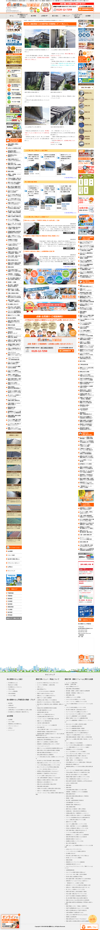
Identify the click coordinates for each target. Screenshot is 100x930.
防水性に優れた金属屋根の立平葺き (74, 876)
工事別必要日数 (84, 364)
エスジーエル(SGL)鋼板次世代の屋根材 (14, 367)
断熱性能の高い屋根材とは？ (12, 408)
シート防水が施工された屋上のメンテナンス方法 (14, 199)
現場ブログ (31, 20)
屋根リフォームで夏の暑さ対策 (44, 720)
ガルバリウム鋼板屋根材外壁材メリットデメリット (87, 272)
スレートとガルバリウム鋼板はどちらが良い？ (86, 242)
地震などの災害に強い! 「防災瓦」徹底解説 (86, 398)
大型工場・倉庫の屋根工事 (43, 723)
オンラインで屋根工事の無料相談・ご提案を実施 (86, 438)
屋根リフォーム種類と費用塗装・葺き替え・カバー (87, 316)
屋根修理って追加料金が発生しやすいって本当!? (86, 475)
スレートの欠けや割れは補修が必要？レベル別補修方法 (79, 745)
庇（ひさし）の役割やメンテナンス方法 (14, 395)
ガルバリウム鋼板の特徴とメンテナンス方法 (14, 371)
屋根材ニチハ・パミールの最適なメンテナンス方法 (87, 346)
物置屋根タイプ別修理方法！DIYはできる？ (86, 508)
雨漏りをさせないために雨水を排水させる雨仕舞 (14, 296)
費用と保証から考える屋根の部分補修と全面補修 (48, 750)
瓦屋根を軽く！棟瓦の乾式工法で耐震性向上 (76, 811)
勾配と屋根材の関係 (13, 293)
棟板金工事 (88, 131)
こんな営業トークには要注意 (86, 460)
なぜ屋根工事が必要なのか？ (86, 285)
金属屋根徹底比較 (70, 870)
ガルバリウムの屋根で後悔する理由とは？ (14, 363)
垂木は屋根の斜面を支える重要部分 (45, 754)
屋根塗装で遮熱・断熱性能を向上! (86, 413)
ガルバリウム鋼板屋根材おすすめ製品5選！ (86, 265)
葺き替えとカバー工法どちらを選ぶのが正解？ (86, 308)
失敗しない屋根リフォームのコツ (86, 289)
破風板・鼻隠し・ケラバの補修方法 (74, 760)
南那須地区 (11, 606)
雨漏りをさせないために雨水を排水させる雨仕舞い (78, 900)
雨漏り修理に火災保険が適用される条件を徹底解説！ (78, 921)
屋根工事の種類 (85, 87)
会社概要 (88, 15)
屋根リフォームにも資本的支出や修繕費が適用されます (50, 748)
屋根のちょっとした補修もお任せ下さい (46, 695)
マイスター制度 (11, 695)
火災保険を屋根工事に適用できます (45, 716)
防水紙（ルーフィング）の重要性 (73, 857)
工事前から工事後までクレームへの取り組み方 (86, 449)
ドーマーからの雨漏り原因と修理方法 (14, 400)
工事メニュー (66, 15)
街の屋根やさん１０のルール (15, 687)
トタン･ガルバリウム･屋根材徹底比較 (14, 358)
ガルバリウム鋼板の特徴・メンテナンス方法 (76, 824)
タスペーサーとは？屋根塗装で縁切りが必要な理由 (78, 770)
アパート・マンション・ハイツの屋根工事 (47, 725)
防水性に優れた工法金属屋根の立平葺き (13, 248)
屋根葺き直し (88, 124)
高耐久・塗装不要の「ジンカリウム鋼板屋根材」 (77, 826)
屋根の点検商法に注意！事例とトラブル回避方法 (86, 468)
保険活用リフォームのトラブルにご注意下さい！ (77, 880)
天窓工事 (87, 144)
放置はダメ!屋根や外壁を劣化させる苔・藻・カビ (14, 341)
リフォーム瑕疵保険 (12, 691)
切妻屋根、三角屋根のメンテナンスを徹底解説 (14, 274)
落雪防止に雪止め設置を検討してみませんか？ (48, 771)
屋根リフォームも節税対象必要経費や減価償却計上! (87, 549)
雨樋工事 (87, 112)
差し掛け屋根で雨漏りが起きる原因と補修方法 (77, 898)
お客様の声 (44, 15)
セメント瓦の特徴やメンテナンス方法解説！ (14, 220)
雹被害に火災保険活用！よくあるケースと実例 (86, 425)
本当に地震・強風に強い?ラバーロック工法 (15, 256)
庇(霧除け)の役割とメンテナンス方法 (13, 240)
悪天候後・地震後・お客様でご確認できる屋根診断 (78, 690)
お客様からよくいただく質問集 (73, 697)
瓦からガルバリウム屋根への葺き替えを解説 (86, 250)
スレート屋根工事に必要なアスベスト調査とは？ (14, 420)
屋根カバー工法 (89, 99)
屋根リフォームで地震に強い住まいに (46, 714)
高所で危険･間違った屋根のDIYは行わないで (76, 830)
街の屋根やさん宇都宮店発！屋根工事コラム (18, 711)
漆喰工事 (87, 105)
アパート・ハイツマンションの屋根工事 (86, 538)
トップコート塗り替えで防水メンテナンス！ (14, 424)
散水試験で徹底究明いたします (44, 710)
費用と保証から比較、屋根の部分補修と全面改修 (87, 301)
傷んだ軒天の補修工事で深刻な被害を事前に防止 (14, 187)
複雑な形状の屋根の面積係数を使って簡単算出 (14, 263)
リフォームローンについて (43, 746)
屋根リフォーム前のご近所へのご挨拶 (85, 445)
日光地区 (10, 601)
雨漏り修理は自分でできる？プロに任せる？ (14, 160)
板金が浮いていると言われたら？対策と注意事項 (87, 471)
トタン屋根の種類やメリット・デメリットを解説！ (78, 747)
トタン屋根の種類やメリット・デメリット (86, 331)
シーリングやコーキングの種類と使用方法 (14, 244)
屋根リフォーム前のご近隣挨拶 (44, 697)
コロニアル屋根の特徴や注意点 (84, 327)
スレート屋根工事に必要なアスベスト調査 (76, 819)
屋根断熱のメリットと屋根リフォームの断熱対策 (14, 412)
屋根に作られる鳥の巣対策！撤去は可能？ (47, 784)
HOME (25, 20)
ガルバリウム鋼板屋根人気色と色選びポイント (86, 261)
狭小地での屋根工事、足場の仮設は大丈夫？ (76, 709)
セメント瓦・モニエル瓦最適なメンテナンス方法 (14, 224)
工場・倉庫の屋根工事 (86, 534)
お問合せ (10, 566)
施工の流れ (55, 15)
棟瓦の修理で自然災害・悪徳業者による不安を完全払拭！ (79, 781)
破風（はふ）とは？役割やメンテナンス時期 (14, 428)
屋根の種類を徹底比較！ (83, 312)
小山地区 (10, 609)
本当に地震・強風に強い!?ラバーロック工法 (76, 893)
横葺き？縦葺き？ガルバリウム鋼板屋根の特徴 (87, 269)
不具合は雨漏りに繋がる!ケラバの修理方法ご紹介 (14, 179)
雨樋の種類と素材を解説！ (43, 786)
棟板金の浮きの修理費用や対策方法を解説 (14, 168)
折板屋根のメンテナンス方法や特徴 (74, 749)
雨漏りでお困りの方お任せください (45, 693)
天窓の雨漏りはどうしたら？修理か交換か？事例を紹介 (79, 762)
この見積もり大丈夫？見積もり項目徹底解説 (86, 453)
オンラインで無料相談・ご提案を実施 (46, 684)
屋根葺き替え (88, 93)
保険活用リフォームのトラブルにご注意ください (87, 483)
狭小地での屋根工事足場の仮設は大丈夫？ (86, 358)
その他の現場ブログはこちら (69, 266)
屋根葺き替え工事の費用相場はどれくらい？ (86, 297)
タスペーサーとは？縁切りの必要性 (13, 191)
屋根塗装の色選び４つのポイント (84, 406)
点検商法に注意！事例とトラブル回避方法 (47, 699)
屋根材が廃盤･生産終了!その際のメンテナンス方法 (77, 776)
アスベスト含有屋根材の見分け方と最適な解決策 (14, 312)
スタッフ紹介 (11, 555)
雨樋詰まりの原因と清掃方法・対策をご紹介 (47, 779)
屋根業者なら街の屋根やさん (15, 723)
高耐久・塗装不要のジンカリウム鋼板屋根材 (14, 375)
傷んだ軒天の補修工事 (71, 843)
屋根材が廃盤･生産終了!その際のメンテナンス (14, 345)
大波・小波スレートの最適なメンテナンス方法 (14, 236)
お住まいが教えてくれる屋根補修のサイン (86, 304)
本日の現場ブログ (12, 707)
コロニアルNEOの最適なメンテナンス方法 (86, 354)
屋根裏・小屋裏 (12, 282)
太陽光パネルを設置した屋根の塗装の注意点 (86, 339)
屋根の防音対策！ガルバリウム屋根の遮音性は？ (87, 276)
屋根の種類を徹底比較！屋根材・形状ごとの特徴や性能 (79, 737)
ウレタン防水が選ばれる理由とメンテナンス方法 (14, 195)
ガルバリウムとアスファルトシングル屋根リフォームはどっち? (15, 354)
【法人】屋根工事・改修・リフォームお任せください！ (50, 729)
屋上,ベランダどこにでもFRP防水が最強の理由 (14, 207)
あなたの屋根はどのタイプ (72, 686)
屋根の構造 (11, 171)
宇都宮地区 (11, 593)
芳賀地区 (10, 595)
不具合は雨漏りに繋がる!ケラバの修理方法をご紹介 (78, 772)
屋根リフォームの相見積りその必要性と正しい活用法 (87, 441)
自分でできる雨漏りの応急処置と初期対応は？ (86, 417)
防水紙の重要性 (12, 318)
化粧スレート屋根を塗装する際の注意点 (85, 342)
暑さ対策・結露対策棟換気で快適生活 (75, 800)
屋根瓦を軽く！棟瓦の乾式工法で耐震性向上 (86, 390)
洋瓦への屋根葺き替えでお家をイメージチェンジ (14, 349)
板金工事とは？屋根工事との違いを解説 (14, 164)
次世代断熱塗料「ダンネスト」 (84, 409)
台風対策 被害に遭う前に (43, 712)
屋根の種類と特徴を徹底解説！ (13, 144)
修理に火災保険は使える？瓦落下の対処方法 (87, 383)
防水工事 (87, 118)
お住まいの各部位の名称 (14, 148)
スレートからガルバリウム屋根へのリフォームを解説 (87, 246)
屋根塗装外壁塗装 (87, 137)
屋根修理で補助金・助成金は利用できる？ (86, 428)
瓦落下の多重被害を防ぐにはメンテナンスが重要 (86, 379)
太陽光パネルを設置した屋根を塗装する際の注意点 (49, 788)
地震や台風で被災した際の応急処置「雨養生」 (14, 252)
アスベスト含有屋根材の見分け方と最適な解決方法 (78, 817)
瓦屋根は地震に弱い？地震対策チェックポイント (87, 394)
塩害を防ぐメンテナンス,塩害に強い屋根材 (14, 336)
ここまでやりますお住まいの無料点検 (77, 16)
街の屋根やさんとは (12, 682)
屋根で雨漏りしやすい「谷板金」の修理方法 (14, 301)
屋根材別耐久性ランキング (12, 332)
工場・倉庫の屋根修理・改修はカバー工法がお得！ (87, 516)
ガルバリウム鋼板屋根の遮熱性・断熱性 (86, 257)
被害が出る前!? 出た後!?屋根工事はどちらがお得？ (87, 457)
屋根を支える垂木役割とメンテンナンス (14, 383)
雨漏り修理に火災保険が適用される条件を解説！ (86, 421)
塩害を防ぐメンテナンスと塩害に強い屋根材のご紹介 (78, 885)
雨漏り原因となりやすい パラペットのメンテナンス (49, 762)
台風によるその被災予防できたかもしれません (87, 375)
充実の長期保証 (11, 693)
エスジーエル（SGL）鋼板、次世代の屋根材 (76, 874)
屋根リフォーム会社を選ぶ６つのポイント (87, 368)
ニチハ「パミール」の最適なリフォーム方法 (76, 701)
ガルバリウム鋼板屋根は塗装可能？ (86, 253)
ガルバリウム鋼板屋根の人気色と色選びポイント (77, 730)
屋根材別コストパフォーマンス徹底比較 (14, 328)
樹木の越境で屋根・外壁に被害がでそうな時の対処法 (87, 479)
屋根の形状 (11, 267)
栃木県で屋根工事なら (14, 559)
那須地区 (10, 598)
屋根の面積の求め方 (13, 260)
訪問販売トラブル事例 (86, 464)
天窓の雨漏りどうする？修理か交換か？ (14, 404)
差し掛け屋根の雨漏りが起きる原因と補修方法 (14, 278)
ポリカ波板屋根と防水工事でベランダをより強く (87, 520)
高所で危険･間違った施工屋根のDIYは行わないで (14, 379)
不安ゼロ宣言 (11, 689)
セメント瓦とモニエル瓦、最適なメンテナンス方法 (78, 753)
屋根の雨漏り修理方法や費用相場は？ (14, 387)
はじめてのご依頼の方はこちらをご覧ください (48, 682)
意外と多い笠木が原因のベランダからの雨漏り (14, 183)
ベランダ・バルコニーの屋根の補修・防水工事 (48, 718)
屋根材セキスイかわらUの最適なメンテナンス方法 (87, 350)
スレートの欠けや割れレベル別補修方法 (86, 323)
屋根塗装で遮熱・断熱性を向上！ (73, 804)
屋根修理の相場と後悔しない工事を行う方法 (86, 293)
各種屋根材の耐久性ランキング (73, 864)
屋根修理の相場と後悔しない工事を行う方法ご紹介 (49, 737)
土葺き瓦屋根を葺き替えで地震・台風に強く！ (14, 228)
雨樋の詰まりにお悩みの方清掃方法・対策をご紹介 (87, 524)
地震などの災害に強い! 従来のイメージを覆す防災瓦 (78, 815)
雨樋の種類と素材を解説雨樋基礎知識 (14, 416)
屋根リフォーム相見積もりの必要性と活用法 (47, 741)
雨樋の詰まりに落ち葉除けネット (45, 782)
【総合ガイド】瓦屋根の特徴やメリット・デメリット (78, 734)
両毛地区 (10, 615)
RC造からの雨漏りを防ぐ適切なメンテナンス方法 (14, 391)
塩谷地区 (10, 604)
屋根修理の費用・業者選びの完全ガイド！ (14, 151)
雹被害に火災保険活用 (71, 916)
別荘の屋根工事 (84, 542)
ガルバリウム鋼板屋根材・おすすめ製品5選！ (76, 716)
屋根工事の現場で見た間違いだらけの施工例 (86, 402)
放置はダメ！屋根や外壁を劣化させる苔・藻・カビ (78, 887)
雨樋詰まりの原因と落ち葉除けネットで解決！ (87, 527)
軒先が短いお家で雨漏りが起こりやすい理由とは (14, 307)
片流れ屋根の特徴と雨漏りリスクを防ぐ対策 (14, 270)
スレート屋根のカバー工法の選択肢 (87, 320)
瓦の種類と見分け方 (13, 304)
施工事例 (33, 15)
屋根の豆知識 (11, 325)
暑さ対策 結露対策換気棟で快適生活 (13, 285)
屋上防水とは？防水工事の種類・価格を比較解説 (14, 211)
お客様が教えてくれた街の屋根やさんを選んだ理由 (20, 709)
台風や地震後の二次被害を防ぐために (86, 387)
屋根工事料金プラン (41, 689)
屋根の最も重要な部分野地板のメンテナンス (14, 321)
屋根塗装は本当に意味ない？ (12, 155)
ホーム (11, 15)
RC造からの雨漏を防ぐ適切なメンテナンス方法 (77, 828)
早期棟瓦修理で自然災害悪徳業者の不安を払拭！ (14, 232)
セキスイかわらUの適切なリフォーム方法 (75, 699)
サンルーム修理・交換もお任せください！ (86, 512)
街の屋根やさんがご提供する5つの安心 (23, 16)
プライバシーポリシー (14, 563)
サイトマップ (11, 570)
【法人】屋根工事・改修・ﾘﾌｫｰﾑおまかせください (87, 545)
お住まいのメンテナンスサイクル (73, 849)
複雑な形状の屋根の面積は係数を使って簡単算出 (77, 796)
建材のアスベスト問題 (14, 315)
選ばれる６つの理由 (12, 684)
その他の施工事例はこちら (70, 177)
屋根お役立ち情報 (84, 371)
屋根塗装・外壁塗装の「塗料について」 (75, 693)
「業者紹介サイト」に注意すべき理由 (86, 487)
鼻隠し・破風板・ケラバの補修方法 (14, 175)
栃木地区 (10, 612)
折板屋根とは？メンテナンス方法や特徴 (86, 335)
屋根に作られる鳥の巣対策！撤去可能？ (86, 531)
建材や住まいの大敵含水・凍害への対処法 (14, 289)
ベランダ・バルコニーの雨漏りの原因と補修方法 (14, 216)
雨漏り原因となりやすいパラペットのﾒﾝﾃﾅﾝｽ (14, 203)
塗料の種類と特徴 (85, 564)
